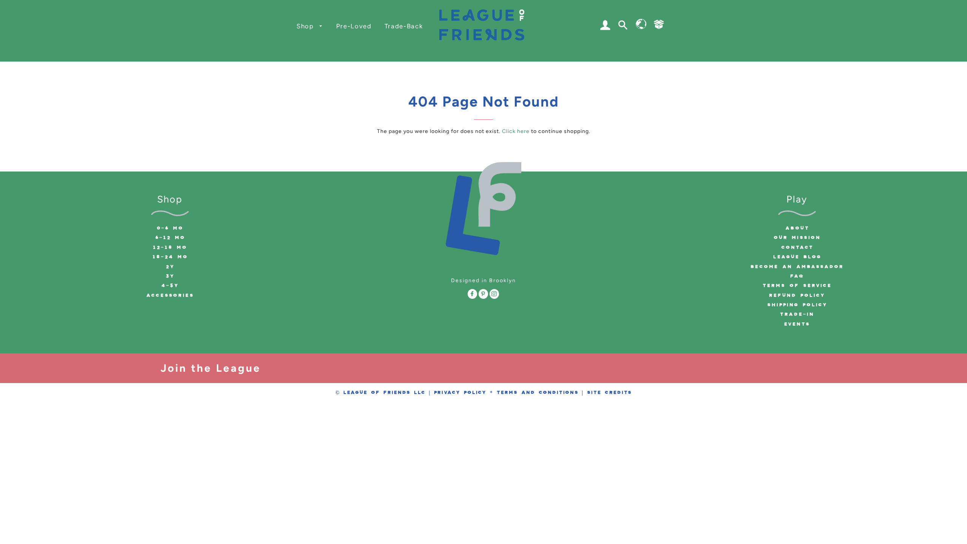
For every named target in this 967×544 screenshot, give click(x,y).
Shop (306, 26)
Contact (797, 247)
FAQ (797, 276)
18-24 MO (170, 257)
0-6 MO (169, 228)
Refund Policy (797, 295)
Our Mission (796, 238)
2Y (170, 267)
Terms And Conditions (537, 392)
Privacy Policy (460, 392)
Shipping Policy (797, 305)
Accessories (170, 295)
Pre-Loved (354, 26)
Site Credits (609, 392)
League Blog (797, 257)
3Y (170, 276)
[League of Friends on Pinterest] (483, 295)
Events (797, 324)
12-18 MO (170, 247)
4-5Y (170, 286)
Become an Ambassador (796, 267)
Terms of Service (796, 286)
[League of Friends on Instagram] (494, 295)
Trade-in (797, 314)
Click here (516, 131)
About (797, 228)
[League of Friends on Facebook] (472, 295)
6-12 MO (170, 238)
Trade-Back (404, 26)
